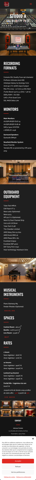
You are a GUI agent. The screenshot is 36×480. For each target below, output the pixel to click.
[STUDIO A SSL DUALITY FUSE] (6, 408)
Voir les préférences (18, 472)
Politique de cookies (9, 477)
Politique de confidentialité (23, 477)
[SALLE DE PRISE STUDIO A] (18, 408)
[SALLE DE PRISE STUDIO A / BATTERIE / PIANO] (30, 408)
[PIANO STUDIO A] (18, 416)
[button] (33, 439)
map (7, 337)
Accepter (18, 461)
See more (10, 397)
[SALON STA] (30, 416)
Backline (10, 311)
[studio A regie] (6, 416)
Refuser (18, 467)
